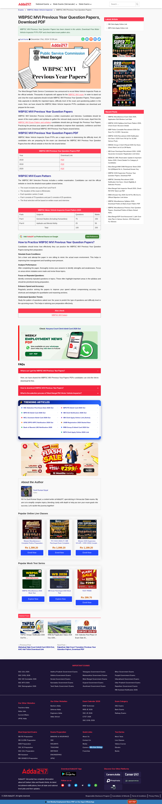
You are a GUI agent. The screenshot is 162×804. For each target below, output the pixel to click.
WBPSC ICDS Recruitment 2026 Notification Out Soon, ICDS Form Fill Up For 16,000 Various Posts (123, 138)
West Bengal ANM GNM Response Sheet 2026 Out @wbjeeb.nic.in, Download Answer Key (124, 168)
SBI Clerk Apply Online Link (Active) (76, 418)
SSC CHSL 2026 (24, 675)
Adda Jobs (22, 711)
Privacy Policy (154, 796)
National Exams (42, 4)
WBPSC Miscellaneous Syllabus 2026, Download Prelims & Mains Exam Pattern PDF (124, 202)
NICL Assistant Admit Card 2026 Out (36, 418)
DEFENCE (54, 751)
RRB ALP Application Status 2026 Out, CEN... (60, 636)
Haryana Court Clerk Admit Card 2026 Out (63, 329)
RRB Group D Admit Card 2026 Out (76, 427)
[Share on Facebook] (95, 39)
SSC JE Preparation (25, 747)
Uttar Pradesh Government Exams (127, 683)
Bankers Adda (55, 706)
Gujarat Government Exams (93, 683)
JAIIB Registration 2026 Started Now (76, 422)
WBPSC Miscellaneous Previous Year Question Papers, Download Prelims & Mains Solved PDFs (124, 210)
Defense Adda (55, 709)
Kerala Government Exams (60, 679)
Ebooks (117, 747)
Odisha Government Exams (60, 675)
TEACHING (54, 747)
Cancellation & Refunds (120, 796)
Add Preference (92, 236)
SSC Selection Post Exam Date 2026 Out (38, 408)
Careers (92, 747)
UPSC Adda (22, 718)
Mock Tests (119, 736)
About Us (86, 736)
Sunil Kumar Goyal (40, 490)
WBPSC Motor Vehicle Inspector (40, 10)
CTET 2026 (87, 717)
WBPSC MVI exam (76, 95)
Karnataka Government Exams (61, 683)
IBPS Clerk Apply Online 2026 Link (76, 432)
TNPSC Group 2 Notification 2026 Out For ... (32, 636)
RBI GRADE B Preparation (28, 758)
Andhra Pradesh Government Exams (64, 672)
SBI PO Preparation (25, 736)
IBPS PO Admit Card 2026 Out (74, 408)
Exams (21, 10)
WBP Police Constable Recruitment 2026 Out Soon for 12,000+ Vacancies (124, 131)
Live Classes (119, 740)
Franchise (86, 751)
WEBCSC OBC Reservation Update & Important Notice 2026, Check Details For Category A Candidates (124, 160)
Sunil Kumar (24, 39)
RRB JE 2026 (88, 709)
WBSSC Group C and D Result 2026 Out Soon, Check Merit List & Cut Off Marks (124, 146)
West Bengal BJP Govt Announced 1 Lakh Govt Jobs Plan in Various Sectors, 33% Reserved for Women (124, 219)
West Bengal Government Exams (95, 679)
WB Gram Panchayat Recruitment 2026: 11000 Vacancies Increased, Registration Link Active (124, 152)
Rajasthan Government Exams (126, 686)
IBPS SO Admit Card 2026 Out (34, 413)
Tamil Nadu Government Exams (62, 686)
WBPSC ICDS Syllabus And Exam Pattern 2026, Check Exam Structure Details (124, 124)
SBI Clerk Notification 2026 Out (75, 413)
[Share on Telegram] (87, 39)
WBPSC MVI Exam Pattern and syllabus (34, 122)
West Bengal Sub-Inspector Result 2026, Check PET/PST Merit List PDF (124, 190)
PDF (62, 160)
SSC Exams (119, 706)
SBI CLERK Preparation (27, 740)
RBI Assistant (23, 755)
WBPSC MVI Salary (59, 315)
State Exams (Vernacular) (64, 4)
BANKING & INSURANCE (59, 736)
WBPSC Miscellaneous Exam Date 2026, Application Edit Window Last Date (122, 118)
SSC (52, 740)
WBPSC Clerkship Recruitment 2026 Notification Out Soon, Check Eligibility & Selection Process (122, 182)
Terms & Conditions (139, 796)
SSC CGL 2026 (23, 672)
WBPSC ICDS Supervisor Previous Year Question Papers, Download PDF (122, 174)
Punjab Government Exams (125, 675)
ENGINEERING (56, 755)
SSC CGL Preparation (26, 751)
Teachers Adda (23, 707)
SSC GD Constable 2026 (27, 679)
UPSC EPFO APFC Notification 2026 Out (38, 422)
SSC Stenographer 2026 (27, 686)
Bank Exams (119, 709)
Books (117, 751)
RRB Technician (88, 706)
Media (85, 744)
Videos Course (120, 744)
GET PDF (132, 802)
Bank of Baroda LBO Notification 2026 (37, 427)
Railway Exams (120, 713)
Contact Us (87, 740)
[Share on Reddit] (91, 39)
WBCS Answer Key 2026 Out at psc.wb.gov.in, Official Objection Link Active (124, 196)
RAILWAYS (54, 744)
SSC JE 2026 (87, 713)
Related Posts (24, 616)
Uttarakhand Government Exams (127, 679)
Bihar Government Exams (124, 672)
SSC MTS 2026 (24, 683)
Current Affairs (23, 715)
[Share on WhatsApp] (83, 39)
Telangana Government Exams (94, 672)
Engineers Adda (56, 713)
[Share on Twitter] (99, 39)
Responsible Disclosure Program (98, 796)
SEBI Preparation (24, 744)
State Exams (84, 4)
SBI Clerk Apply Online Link (117, 24)
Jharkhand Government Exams (94, 686)
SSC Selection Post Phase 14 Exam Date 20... (86, 636)
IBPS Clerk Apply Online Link (118, 28)
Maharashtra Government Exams (95, 675)
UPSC (52, 758)
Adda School (55, 717)
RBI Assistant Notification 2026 (126, 690)
